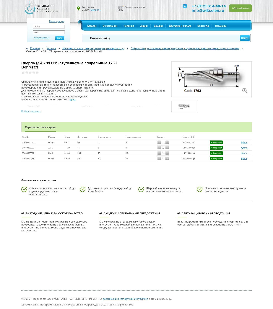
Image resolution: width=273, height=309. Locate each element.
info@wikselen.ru (208, 10)
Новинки (129, 25)
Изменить (95, 10)
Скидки (158, 25)
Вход (59, 38)
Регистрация (56, 21)
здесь (72, 99)
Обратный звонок (240, 8)
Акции (144, 25)
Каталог (91, 25)
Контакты (203, 25)
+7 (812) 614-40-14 (209, 6)
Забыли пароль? (41, 38)
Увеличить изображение (244, 90)
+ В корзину (216, 142)
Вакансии (220, 25)
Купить (244, 142)
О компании (110, 25)
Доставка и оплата (180, 25)
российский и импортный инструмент (125, 298)
